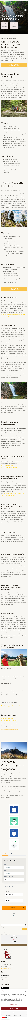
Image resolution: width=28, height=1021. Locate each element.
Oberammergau (12, 38)
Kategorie (3, 927)
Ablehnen (14, 1012)
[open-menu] (25, 10)
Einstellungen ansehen (14, 1015)
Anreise (3, 923)
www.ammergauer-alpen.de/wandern (9, 729)
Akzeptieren (14, 1008)
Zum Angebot (14, 945)
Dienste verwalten (13, 1004)
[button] (26, 991)
